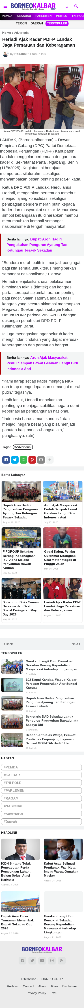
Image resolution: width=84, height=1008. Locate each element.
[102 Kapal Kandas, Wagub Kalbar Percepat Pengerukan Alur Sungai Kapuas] (12, 685)
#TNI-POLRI (13, 783)
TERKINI (22, 23)
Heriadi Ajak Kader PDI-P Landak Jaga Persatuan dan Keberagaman (62, 606)
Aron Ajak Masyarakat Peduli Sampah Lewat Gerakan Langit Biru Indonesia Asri (42, 363)
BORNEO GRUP (51, 979)
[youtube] (42, 960)
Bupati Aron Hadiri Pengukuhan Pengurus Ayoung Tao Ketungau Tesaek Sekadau (36, 244)
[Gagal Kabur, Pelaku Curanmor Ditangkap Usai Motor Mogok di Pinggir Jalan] (63, 537)
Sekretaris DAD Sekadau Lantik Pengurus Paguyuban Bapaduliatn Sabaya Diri (52, 720)
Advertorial (21, 32)
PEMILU (61, 16)
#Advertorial (22, 447)
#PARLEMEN (14, 790)
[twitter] (32, 960)
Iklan (54, 986)
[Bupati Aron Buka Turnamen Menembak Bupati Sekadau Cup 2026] (20, 901)
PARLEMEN (43, 16)
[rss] (62, 960)
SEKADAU (24, 16)
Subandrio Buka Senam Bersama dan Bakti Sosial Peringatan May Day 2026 (21, 608)
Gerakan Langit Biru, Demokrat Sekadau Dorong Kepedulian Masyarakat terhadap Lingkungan (51, 665)
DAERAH (37, 23)
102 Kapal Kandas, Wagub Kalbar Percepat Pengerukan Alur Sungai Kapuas (51, 683)
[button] (5, 6)
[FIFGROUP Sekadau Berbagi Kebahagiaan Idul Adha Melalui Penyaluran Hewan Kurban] (21, 537)
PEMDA (7, 16)
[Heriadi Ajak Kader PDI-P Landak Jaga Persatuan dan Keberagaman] (63, 588)
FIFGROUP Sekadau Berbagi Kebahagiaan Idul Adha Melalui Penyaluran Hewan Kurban (19, 559)
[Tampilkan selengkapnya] (50, 460)
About (42, 986)
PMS (54, 993)
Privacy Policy (36, 993)
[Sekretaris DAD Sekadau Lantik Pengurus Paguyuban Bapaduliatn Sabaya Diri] (12, 721)
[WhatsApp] (23, 460)
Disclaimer (69, 986)
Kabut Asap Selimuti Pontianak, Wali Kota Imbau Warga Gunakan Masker (61, 869)
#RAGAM (11, 798)
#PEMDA (11, 767)
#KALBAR (12, 775)
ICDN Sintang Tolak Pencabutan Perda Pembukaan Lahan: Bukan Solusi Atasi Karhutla (16, 871)
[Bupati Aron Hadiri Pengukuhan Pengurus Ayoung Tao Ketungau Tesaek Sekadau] (21, 491)
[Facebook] (6, 460)
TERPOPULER (57, 23)
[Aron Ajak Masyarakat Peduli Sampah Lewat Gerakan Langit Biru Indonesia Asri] (63, 491)
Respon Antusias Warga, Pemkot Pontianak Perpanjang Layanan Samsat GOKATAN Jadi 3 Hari (50, 739)
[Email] (41, 460)
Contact (28, 986)
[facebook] (22, 960)
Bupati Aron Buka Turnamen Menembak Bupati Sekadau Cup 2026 (17, 922)
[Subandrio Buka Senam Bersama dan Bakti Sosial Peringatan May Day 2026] (21, 588)
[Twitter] (15, 460)
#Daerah (10, 821)
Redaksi (12, 986)
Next (75, 644)
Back (9, 644)
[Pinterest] (32, 460)
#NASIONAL (13, 806)
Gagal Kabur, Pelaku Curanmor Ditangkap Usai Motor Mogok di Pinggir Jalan (60, 558)
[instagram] (52, 960)
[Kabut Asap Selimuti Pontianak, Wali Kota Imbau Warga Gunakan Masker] (63, 849)
